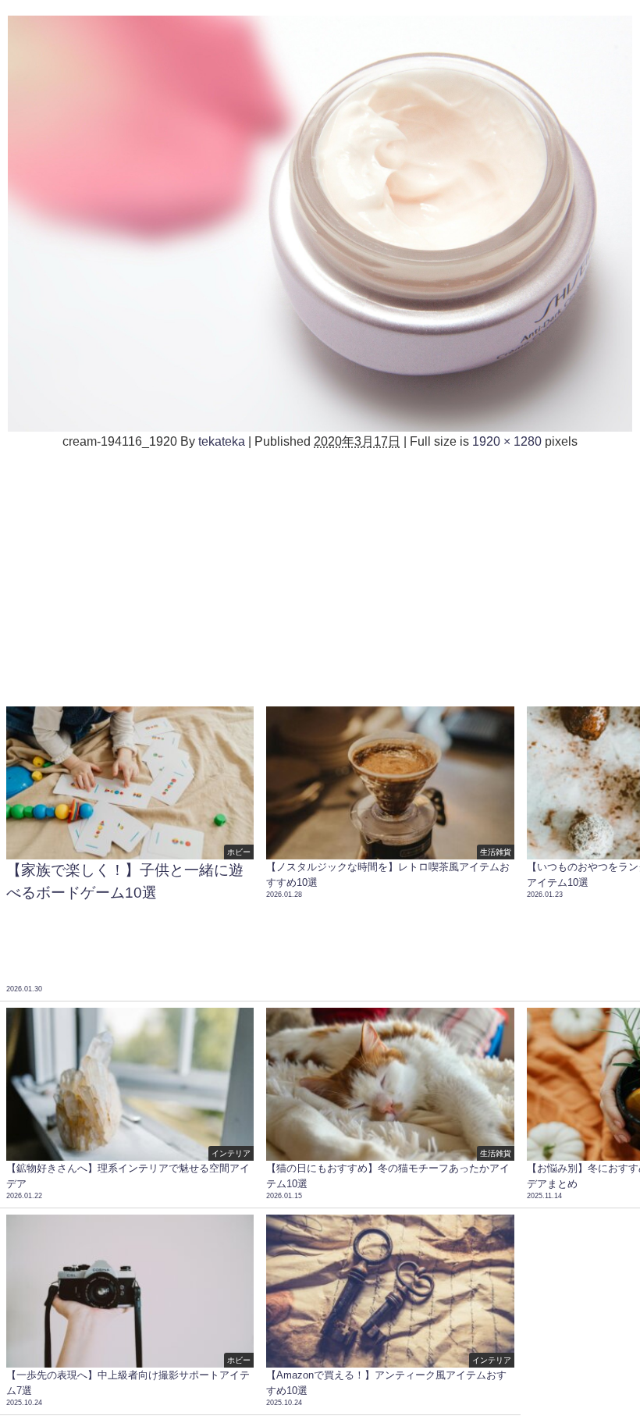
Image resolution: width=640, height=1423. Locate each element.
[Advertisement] (320, 575)
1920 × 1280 (507, 441)
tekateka (221, 441)
